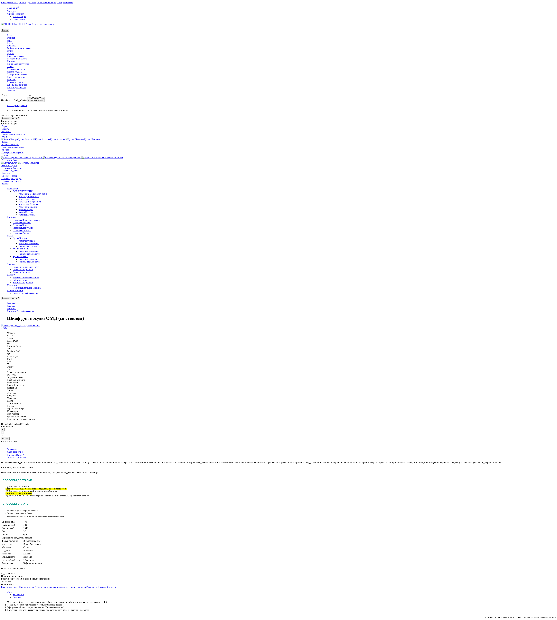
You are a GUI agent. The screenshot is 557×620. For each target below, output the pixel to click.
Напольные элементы (29, 246)
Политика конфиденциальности (52, 587)
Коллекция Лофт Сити (30, 201)
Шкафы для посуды (16, 87)
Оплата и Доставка (16, 457)
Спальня (11, 264)
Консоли (11, 79)
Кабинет (11, 275)
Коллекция (12, 188)
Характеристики (15, 452)
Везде (10, 35)
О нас (59, 2)
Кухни (10, 51)
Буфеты (11, 43)
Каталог (9, 123)
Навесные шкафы (15, 56)
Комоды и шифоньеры (18, 58)
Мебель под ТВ (14, 71)
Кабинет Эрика (20, 280)
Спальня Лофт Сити (23, 269)
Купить (5, 439)
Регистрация (19, 19)
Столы (10, 66)
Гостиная (11, 217)
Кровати (11, 61)
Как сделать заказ (9, 2)
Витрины (11, 45)
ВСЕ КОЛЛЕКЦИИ (23, 191)
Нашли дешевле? (27, 587)
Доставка (31, 2)
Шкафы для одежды (17, 85)
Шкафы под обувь (16, 77)
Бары (9, 40)
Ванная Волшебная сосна (25, 293)
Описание (12, 449)
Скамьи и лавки (15, 82)
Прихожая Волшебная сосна (27, 288)
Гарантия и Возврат (46, 2)
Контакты (68, 2)
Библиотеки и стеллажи (19, 48)
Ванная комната (15, 290)
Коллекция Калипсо (28, 204)
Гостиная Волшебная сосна (26, 220)
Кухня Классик (26, 212)
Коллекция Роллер (28, 207)
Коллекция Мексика (29, 196)
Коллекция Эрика (27, 199)
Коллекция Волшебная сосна (33, 194)
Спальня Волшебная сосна (26, 267)
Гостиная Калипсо (22, 230)
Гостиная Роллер (21, 233)
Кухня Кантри (26, 209)
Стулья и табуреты (16, 69)
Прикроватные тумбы (18, 64)
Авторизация (19, 16)
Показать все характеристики (21, 419)
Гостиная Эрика (21, 225)
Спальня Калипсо (21, 272)
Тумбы (10, 53)
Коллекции (18, 594)
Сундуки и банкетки (17, 74)
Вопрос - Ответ (15, 455)
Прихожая (12, 285)
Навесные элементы (29, 243)
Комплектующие (27, 241)
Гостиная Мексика (22, 222)
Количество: (7, 426)
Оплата (22, 2)
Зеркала (11, 90)
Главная (11, 38)
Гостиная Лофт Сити (23, 228)
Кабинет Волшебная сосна (26, 277)
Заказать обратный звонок (14, 115)
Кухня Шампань (27, 214)
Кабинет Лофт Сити (23, 282)
